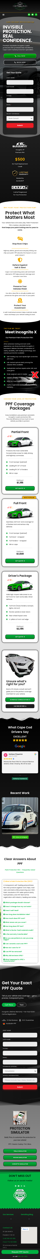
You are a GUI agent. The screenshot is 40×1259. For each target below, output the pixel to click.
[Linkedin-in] (24, 1186)
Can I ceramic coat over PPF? (16, 944)
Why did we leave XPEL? (14, 955)
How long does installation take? (17, 914)
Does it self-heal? (12, 910)
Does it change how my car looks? (18, 906)
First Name (11, 78)
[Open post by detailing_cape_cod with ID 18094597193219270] (20, 815)
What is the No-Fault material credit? (19, 930)
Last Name (10, 86)
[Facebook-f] (29, 14)
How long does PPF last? (14, 926)
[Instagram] (36, 14)
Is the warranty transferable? (16, 934)
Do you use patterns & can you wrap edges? (18, 939)
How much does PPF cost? (15, 918)
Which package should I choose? (17, 902)
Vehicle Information (11, 1075)
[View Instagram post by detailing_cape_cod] (36, 831)
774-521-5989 (12, 1242)
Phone (9, 95)
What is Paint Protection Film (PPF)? (19, 881)
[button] (3, 14)
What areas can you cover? (15, 922)
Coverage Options (10, 1066)
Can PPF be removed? (13, 951)
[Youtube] (32, 14)
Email (9, 104)
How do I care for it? (13, 948)
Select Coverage (13, 113)
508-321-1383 (11, 1238)
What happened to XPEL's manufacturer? (14, 960)
